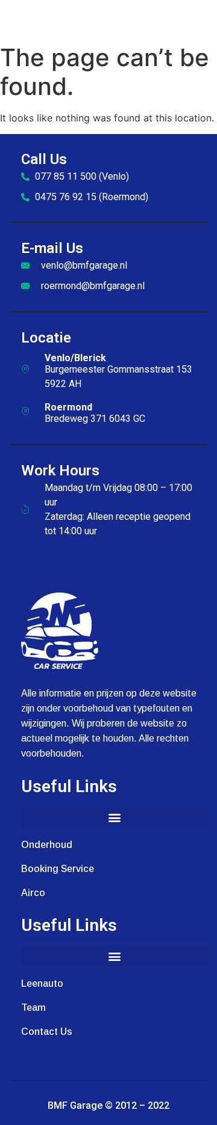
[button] (114, 817)
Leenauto (42, 983)
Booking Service (57, 869)
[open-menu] (204, 19)
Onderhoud (46, 845)
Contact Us (46, 1031)
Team (33, 1007)
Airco (33, 893)
